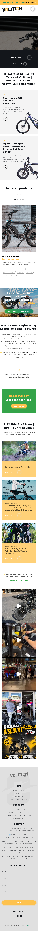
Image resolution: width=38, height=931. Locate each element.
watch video (16, 63)
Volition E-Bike (19, 809)
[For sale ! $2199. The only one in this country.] (19, 606)
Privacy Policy (28, 925)
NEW (5, 2)
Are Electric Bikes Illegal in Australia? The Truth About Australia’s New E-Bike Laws (18, 508)
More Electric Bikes (19, 812)
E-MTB (23, 352)
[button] (15, 199)
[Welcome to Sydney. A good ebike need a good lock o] (19, 674)
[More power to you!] (19, 640)
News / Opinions (11, 465)
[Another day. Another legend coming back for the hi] (19, 708)
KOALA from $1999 (15, 2)
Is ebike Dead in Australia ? (18, 467)
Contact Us (19, 796)
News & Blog (19, 790)
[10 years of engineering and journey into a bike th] (19, 742)
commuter (30, 352)
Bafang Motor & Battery (19, 815)
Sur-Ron (16, 355)
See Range (19, 406)
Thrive (26, 928)
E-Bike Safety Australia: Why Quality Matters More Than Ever (18, 551)
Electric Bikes (17, 339)
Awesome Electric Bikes (19, 311)
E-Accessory (19, 818)
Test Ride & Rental (19, 799)
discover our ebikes (16, 57)
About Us (18, 793)
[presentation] (18, 194)
